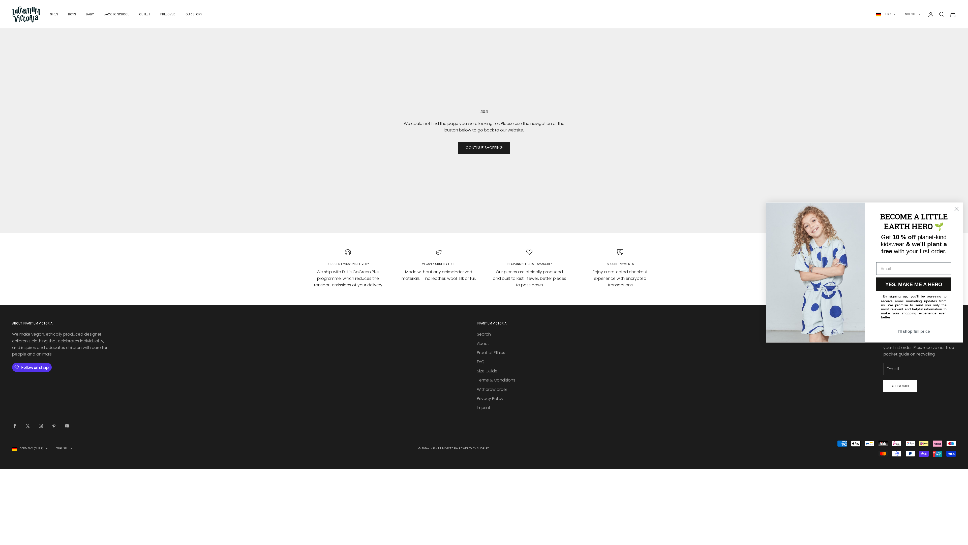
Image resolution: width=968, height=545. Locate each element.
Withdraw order (492, 389)
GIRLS (54, 14)
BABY (90, 14)
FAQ (481, 362)
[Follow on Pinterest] (53, 425)
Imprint (483, 408)
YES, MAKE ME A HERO (913, 284)
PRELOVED (167, 14)
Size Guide (487, 371)
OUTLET (144, 14)
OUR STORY (194, 14)
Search (484, 334)
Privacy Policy (490, 398)
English (909, 14)
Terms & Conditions (496, 380)
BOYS (72, 14)
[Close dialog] (956, 209)
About (483, 343)
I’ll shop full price (914, 331)
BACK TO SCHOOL (116, 14)
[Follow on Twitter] (27, 425)
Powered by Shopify (474, 448)
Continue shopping (484, 147)
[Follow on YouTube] (67, 425)
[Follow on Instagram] (40, 425)
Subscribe (900, 386)
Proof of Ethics (491, 353)
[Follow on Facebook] (14, 425)
